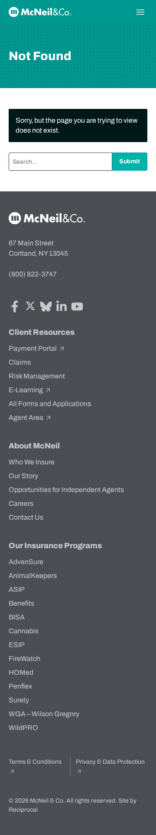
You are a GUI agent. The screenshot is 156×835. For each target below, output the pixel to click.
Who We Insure (32, 462)
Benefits (21, 603)
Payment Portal (33, 348)
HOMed (21, 672)
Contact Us (26, 517)
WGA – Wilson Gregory (44, 714)
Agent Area (27, 417)
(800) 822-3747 (33, 274)
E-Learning (26, 390)
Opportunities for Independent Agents (66, 489)
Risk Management (37, 376)
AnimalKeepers (33, 575)
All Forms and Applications (50, 403)
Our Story (23, 475)
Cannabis (24, 631)
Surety (19, 700)
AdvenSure (26, 561)
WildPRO (23, 727)
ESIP (17, 644)
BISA (17, 617)
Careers (21, 503)
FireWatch (24, 658)
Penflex (20, 686)
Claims (20, 362)
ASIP (17, 589)
